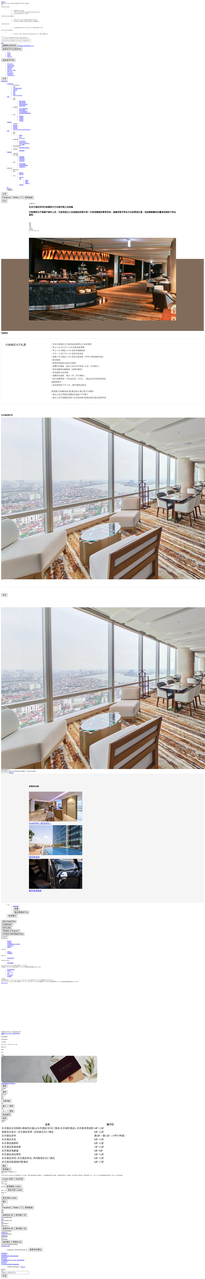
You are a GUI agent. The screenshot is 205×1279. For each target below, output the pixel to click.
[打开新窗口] (7, 988)
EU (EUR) (9, 69)
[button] (102, 1038)
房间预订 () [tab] (20, 1215)
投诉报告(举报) (10, 958)
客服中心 (9, 947)
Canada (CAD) (10, 66)
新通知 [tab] (17, 1242)
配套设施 (9, 188)
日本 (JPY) (9, 71)
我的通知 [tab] (6, 1242)
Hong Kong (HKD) (11, 70)
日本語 (8, 55)
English (9, 54)
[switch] (3, 1195)
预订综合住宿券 (11, 969)
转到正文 (3, 2)
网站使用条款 (10, 963)
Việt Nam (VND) (10, 75)
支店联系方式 (10, 945)
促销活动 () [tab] (7, 1215)
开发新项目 (9, 953)
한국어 (8, 52)
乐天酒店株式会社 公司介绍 (13, 944)
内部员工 (9, 971)
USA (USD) (9, 74)
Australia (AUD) (10, 65)
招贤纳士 (9, 951)
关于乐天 (9, 941)
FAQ (8, 973)
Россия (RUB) (10, 73)
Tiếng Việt (9, 56)
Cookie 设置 (10, 974)
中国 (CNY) (9, 67)
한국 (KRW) (10, 63)
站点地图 (9, 976)
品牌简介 (9, 942)
